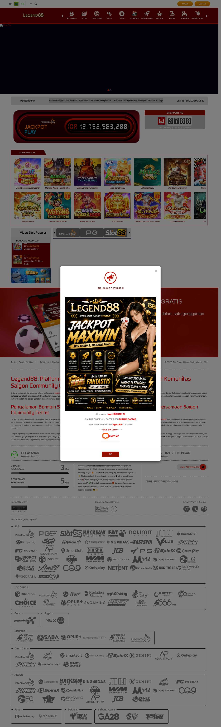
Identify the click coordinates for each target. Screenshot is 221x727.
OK (110, 454)
